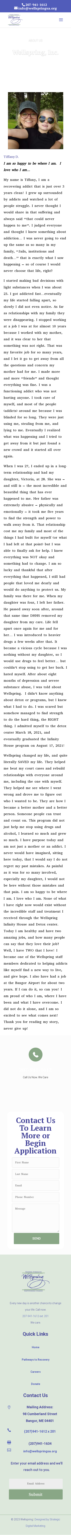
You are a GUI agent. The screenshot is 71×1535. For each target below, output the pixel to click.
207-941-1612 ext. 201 (35, 1316)
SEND (36, 1238)
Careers (35, 1371)
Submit (36, 1494)
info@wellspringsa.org (40, 1451)
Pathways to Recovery (35, 1359)
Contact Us (35, 1395)
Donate (35, 1383)
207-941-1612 (35, 1069)
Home (35, 1347)
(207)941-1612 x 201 (40, 1431)
